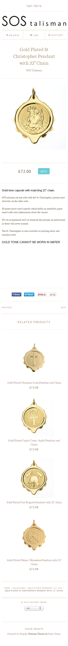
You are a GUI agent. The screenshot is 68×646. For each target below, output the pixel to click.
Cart (34, 35)
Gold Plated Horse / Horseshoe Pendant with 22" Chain (34, 562)
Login (29, 5)
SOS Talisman (34, 70)
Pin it (42, 294)
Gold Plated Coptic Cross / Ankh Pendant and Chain (34, 442)
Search (28, 628)
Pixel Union (54, 633)
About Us (38, 628)
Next (63, 307)
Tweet (30, 294)
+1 (54, 294)
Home (7, 588)
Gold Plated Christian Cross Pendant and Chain (34, 382)
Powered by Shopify (17, 633)
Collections (19, 588)
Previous (7, 307)
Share (17, 294)
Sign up (38, 5)
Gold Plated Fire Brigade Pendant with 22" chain (34, 502)
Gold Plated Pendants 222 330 (45, 588)
